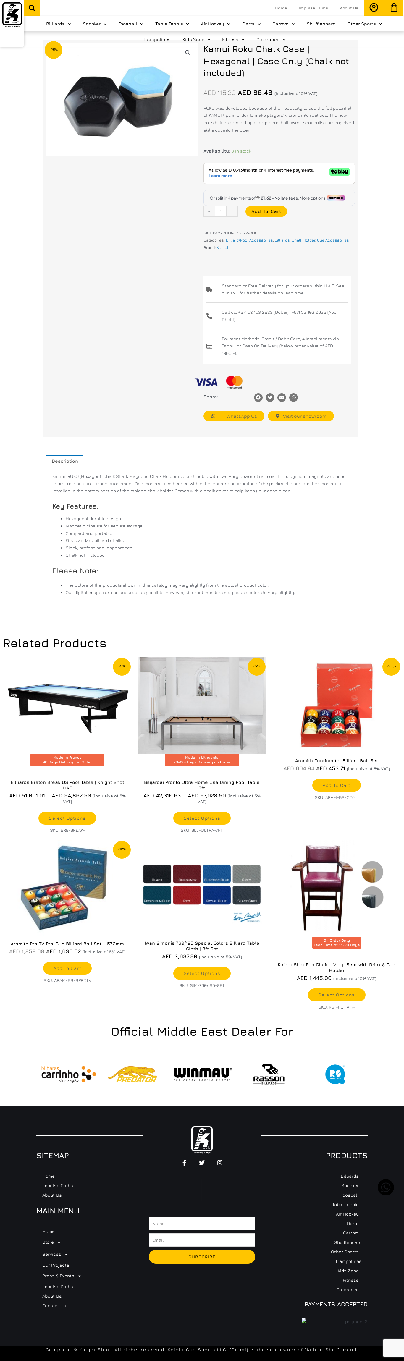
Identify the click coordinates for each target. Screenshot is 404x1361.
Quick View (336, 748)
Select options (67, 818)
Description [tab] (65, 461)
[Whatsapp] (293, 397)
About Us (349, 8)
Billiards (55, 23)
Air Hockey (212, 23)
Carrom (280, 23)
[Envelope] (281, 397)
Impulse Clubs (313, 8)
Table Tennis (169, 23)
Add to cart (266, 211)
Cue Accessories (333, 240)
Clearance (267, 39)
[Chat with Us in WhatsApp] (386, 1193)
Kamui (222, 247)
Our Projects (55, 1265)
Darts (248, 23)
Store (48, 1242)
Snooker (92, 23)
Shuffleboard (321, 23)
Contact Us (54, 1305)
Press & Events (58, 1275)
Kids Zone (193, 39)
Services (51, 1254)
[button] (32, 8)
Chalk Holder (303, 240)
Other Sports (362, 23)
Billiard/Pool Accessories (249, 240)
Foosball (127, 23)
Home (281, 8)
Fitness (230, 39)
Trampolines (157, 39)
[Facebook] (258, 397)
